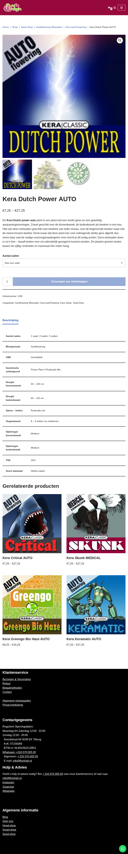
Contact (7, 692)
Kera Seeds (66, 303)
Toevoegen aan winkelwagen (69, 281)
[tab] (10, 320)
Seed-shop (9, 834)
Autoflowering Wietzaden (49, 27)
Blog (5, 817)
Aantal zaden (10, 255)
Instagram (8, 782)
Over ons (7, 821)
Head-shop (9, 825)
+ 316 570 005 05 (27, 756)
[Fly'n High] (12, 7)
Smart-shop (9, 829)
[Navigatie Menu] (122, 8)
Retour (6, 683)
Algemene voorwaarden (16, 700)
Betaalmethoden (12, 687)
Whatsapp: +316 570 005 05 (19, 752)
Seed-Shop (27, 27)
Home (5, 27)
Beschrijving (10, 320)
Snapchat (8, 786)
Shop (15, 27)
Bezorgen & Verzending (16, 679)
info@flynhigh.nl (22, 760)
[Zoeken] (115, 7)
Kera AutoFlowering (76, 27)
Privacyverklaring (12, 704)
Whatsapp (8, 791)
